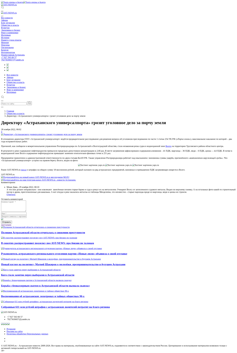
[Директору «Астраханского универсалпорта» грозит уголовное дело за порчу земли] (41, 134)
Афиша (4, 20)
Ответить (11, 194)
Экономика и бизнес (10, 30)
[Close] (2, 107)
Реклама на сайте (15, 331)
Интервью (6, 35)
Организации (7, 47)
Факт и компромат (9, 32)
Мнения (5, 42)
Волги (168, 146)
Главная (10, 111)
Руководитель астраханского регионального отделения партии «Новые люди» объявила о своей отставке (64, 253)
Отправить (6, 222)
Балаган (5, 50)
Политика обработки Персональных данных (27, 334)
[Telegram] (8, 65)
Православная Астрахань (13, 55)
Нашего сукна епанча (11, 40)
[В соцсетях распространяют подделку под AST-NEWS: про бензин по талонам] (39, 238)
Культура (5, 27)
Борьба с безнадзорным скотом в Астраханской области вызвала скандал (45, 285)
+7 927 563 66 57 (9, 57)
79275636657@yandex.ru (12, 60)
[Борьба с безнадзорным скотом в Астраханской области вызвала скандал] (36, 280)
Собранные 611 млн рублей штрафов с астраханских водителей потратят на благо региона (55, 306)
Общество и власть (10, 25)
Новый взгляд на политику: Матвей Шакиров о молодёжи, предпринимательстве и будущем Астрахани (63, 264)
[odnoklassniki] (8, 67)
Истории (5, 37)
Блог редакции (8, 23)
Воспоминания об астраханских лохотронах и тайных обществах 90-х (42, 296)
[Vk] (8, 70)
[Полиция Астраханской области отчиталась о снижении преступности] (35, 227)
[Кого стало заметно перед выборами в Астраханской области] (31, 270)
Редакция (11, 329)
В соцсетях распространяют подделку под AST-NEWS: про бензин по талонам (47, 243)
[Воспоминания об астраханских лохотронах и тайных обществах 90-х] (35, 291)
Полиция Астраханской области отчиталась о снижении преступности (43, 232)
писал (23, 170)
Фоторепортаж (8, 52)
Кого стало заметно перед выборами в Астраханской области (37, 275)
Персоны (5, 45)
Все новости (7, 18)
